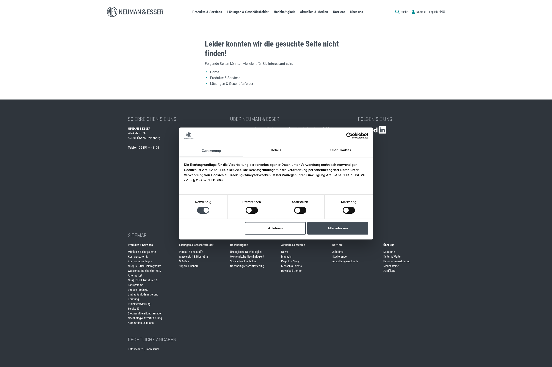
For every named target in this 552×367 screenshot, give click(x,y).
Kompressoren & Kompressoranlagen (140, 259)
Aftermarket (135, 275)
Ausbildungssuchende (345, 261)
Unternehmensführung (396, 261)
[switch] (252, 210)
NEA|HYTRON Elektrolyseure (144, 266)
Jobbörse (337, 251)
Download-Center (291, 270)
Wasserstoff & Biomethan (194, 256)
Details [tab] (276, 150)
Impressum (152, 349)
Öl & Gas (184, 261)
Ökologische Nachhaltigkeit (246, 251)
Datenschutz (135, 349)
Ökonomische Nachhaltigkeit (247, 256)
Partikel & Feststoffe (191, 251)
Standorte (389, 251)
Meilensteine (391, 266)
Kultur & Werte (392, 256)
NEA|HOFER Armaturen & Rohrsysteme (143, 282)
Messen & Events (291, 266)
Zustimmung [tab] (211, 150)
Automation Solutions (141, 323)
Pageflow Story (290, 261)
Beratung (133, 299)
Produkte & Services (225, 78)
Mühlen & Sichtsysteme (142, 251)
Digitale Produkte (138, 289)
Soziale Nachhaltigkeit (243, 261)
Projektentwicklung (139, 304)
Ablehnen (275, 228)
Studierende (339, 256)
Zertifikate (389, 270)
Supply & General (189, 266)
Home (214, 72)
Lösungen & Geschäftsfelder (231, 84)
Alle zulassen (338, 228)
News (284, 251)
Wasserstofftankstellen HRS (144, 270)
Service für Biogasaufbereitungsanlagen (145, 311)
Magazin (286, 256)
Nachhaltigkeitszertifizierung (145, 318)
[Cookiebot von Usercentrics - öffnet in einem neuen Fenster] (349, 135)
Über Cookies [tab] (340, 150)
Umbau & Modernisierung (143, 294)
